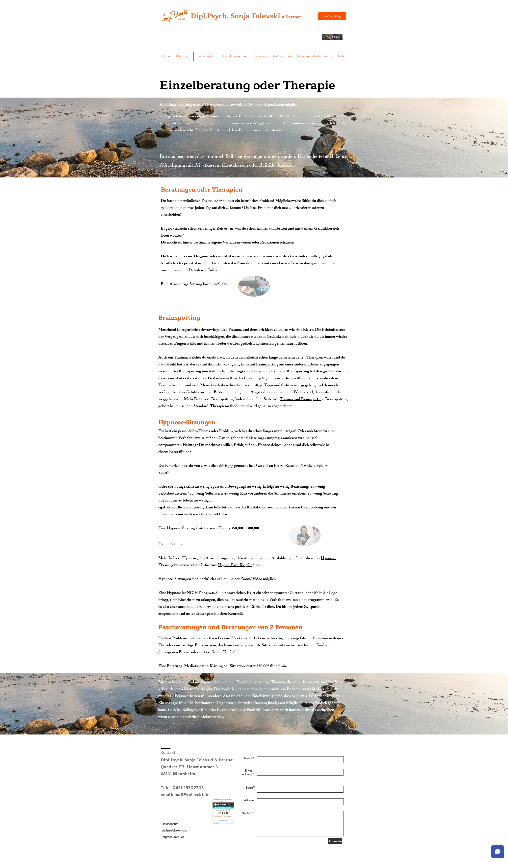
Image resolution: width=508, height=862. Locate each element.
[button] (183, 56)
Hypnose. (328, 558)
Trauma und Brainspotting (301, 399)
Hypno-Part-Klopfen (235, 565)
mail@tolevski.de (191, 794)
